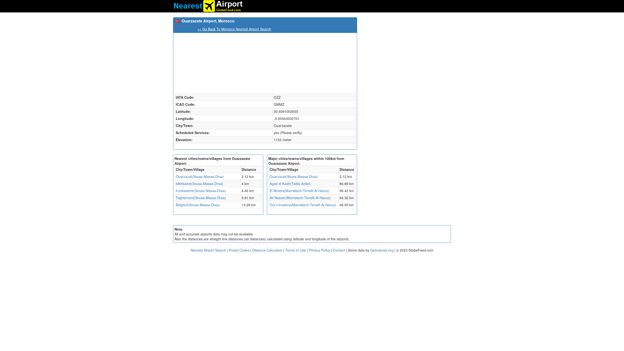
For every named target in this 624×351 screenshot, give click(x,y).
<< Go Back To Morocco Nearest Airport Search (234, 29)
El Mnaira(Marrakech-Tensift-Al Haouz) (300, 190)
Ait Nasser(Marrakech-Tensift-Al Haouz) (300, 197)
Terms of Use (296, 250)
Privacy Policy (320, 250)
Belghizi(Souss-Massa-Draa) (198, 204)
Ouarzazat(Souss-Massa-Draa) (200, 176)
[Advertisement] (406, 51)
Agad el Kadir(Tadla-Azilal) (290, 183)
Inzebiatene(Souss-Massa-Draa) (201, 190)
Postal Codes (239, 250)
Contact (339, 250)
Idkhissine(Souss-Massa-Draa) (199, 183)
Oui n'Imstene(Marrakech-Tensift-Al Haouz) (303, 204)
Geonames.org (381, 250)
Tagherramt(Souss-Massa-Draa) (201, 197)
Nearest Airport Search (208, 250)
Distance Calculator (267, 250)
